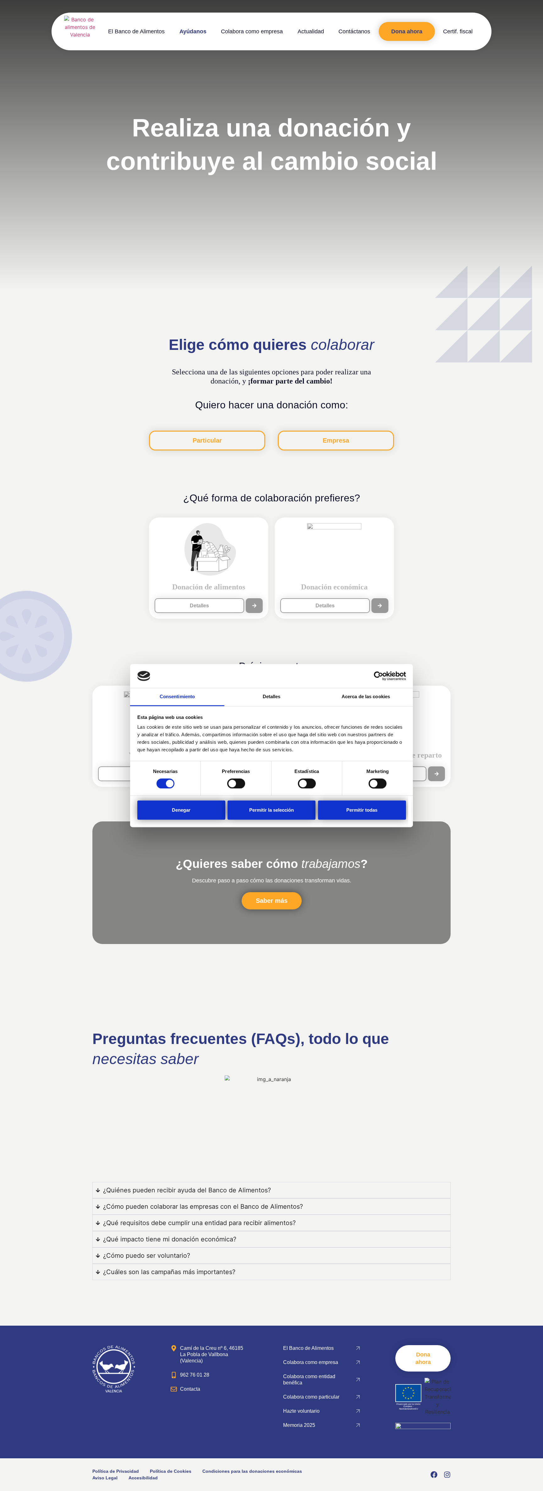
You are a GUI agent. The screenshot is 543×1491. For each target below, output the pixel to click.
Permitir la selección (271, 810)
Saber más (272, 900)
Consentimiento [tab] (177, 696)
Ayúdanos (192, 31)
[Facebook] (434, 1474)
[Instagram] (447, 1474)
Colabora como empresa (252, 31)
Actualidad (311, 31)
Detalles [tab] (272, 696)
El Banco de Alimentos (136, 31)
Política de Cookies (170, 1471)
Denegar (181, 810)
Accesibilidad (143, 1477)
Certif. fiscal (458, 31)
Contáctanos (354, 31)
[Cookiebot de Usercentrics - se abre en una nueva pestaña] (378, 676)
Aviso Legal (105, 1477)
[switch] (236, 783)
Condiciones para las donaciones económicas (252, 1471)
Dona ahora (406, 31)
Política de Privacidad (115, 1471)
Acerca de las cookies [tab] (366, 696)
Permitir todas (361, 810)
